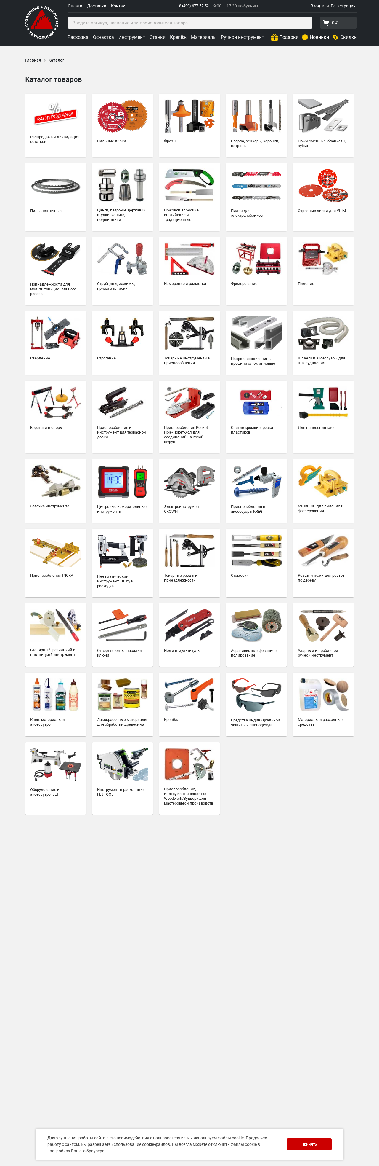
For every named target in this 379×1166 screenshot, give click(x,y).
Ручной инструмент (242, 37)
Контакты (121, 6)
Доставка (96, 6)
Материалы (203, 37)
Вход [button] (315, 6)
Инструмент (131, 37)
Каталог (56, 60)
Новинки (319, 37)
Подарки (288, 37)
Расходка (78, 37)
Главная (33, 60)
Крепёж (178, 37)
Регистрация (343, 6)
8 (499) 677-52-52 (194, 6)
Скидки (348, 37)
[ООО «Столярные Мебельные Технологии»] (41, 38)
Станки (158, 37)
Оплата (75, 6)
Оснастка (103, 37)
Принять (309, 1144)
